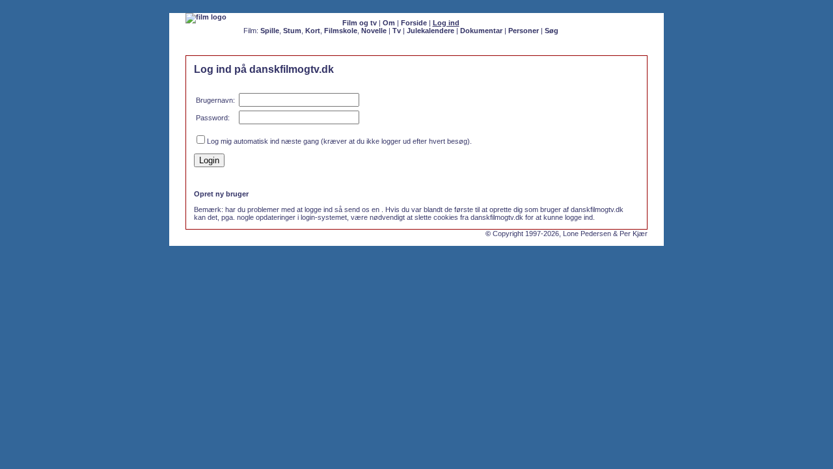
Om (389, 23)
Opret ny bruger (221, 194)
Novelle (374, 30)
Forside (414, 23)
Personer (523, 30)
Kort (312, 30)
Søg (551, 30)
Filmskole (340, 30)
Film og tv (359, 23)
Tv (396, 30)
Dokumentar (481, 30)
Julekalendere (430, 30)
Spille (269, 30)
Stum (292, 30)
